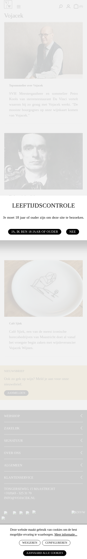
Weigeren (29, 542)
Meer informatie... (65, 534)
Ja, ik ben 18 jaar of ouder (34, 231)
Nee (72, 231)
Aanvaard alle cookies (44, 553)
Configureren (56, 542)
